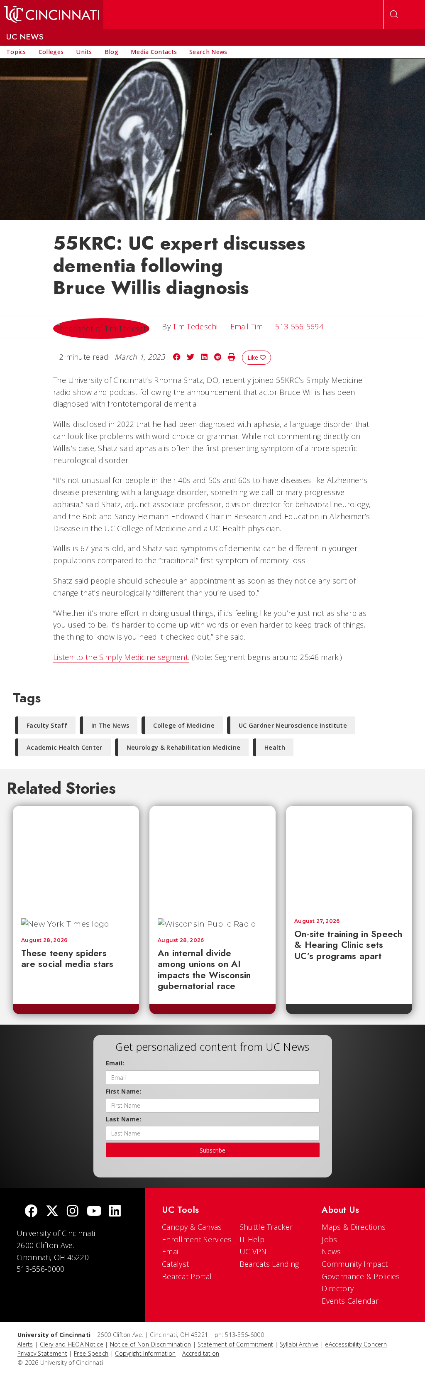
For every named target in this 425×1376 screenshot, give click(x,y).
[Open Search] (393, 14)
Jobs (329, 1239)
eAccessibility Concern (356, 1344)
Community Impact (355, 1264)
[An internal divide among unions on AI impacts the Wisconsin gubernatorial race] (212, 858)
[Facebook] (31, 1211)
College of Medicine (184, 725)
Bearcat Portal (187, 1276)
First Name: (124, 1091)
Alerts (25, 1344)
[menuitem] (16, 52)
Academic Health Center (65, 747)
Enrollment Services (197, 1239)
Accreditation (200, 1353)
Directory (338, 1288)
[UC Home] (51, 14)
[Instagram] (72, 1211)
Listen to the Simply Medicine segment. (121, 657)
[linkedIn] (115, 1211)
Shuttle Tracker (266, 1227)
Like (253, 357)
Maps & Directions (354, 1227)
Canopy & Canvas (192, 1227)
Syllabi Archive (299, 1344)
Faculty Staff (47, 725)
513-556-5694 (299, 326)
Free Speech (91, 1353)
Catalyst (175, 1264)
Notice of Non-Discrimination (150, 1344)
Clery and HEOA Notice (71, 1344)
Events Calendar (350, 1301)
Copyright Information (145, 1353)
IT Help (251, 1239)
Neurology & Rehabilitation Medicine (184, 747)
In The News (110, 725)
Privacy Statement (42, 1353)
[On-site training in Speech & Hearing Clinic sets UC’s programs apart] (349, 858)
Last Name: (124, 1119)
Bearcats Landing (269, 1264)
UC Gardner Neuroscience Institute (293, 725)
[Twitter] (52, 1211)
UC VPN (253, 1251)
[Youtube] (94, 1211)
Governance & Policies (361, 1276)
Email (171, 1251)
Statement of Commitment (235, 1344)
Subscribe (212, 1150)
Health (274, 747)
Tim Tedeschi (195, 326)
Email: (115, 1063)
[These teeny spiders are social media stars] (76, 858)
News (331, 1251)
